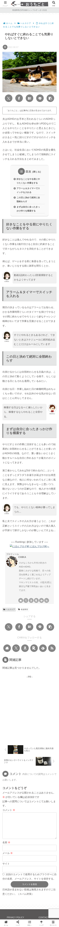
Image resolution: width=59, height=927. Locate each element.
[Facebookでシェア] (19, 98)
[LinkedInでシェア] (40, 716)
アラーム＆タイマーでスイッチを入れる (28, 190)
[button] (50, 98)
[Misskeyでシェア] (34, 707)
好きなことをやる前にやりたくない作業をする (28, 181)
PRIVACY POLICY (15, 917)
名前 (6, 842)
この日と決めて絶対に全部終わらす (28, 199)
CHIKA (22, 557)
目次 (28, 171)
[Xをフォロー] (25, 600)
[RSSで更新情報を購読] (46, 600)
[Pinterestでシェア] (29, 716)
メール (7, 853)
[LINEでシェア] (40, 98)
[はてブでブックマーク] (29, 98)
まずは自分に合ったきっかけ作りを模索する (28, 209)
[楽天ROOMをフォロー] (36, 600)
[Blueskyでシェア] (25, 707)
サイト (6, 863)
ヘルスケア (10, 609)
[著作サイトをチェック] (20, 600)
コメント (8, 810)
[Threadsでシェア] (51, 707)
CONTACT (44, 917)
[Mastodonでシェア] (16, 707)
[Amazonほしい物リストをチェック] (31, 600)
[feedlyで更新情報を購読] (41, 600)
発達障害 (24, 609)
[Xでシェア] (8, 98)
